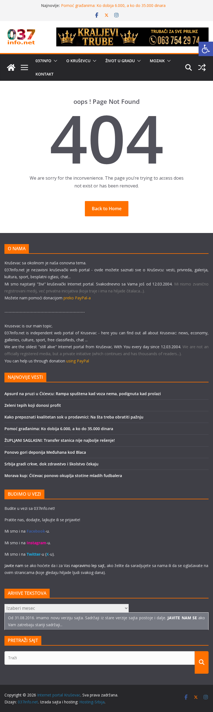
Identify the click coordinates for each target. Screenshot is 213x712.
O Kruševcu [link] (78, 60)
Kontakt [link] (45, 74)
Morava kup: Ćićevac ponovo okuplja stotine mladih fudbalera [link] (63, 475)
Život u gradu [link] (120, 60)
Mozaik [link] (157, 60)
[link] (206, 49)
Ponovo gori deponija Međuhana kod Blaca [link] (45, 452)
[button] (54, 61)
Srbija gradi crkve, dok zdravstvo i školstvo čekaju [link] (51, 464)
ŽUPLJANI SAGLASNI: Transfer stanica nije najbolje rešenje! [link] (59, 440)
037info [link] (43, 60)
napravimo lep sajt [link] (88, 565)
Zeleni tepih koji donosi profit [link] (32, 405)
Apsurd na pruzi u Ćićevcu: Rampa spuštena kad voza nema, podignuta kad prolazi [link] (82, 393)
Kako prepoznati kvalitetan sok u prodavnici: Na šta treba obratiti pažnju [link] (73, 417)
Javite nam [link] (13, 565)
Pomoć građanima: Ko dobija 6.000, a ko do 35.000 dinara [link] (113, 5)
